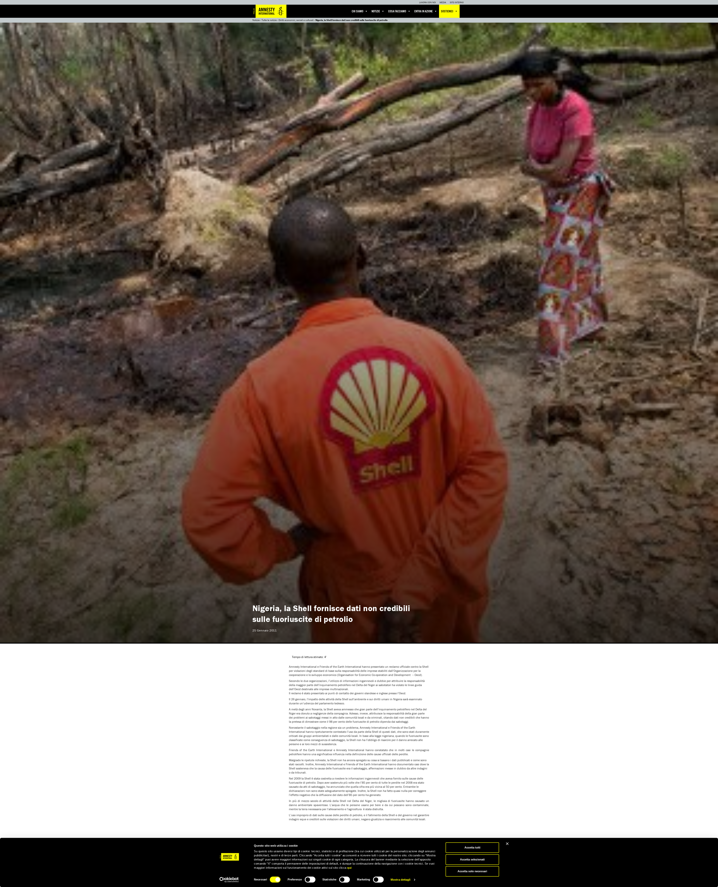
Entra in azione (423, 11)
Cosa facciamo (397, 11)
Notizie (376, 11)
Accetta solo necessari (472, 871)
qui (349, 867)
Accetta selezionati (472, 859)
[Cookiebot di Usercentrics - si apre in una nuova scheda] (229, 880)
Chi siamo (357, 11)
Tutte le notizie (269, 20)
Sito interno (457, 2)
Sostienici (447, 11)
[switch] (310, 880)
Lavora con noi (427, 2)
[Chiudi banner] (507, 843)
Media (443, 2)
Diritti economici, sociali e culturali (296, 20)
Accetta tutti (472, 847)
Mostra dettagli (401, 879)
